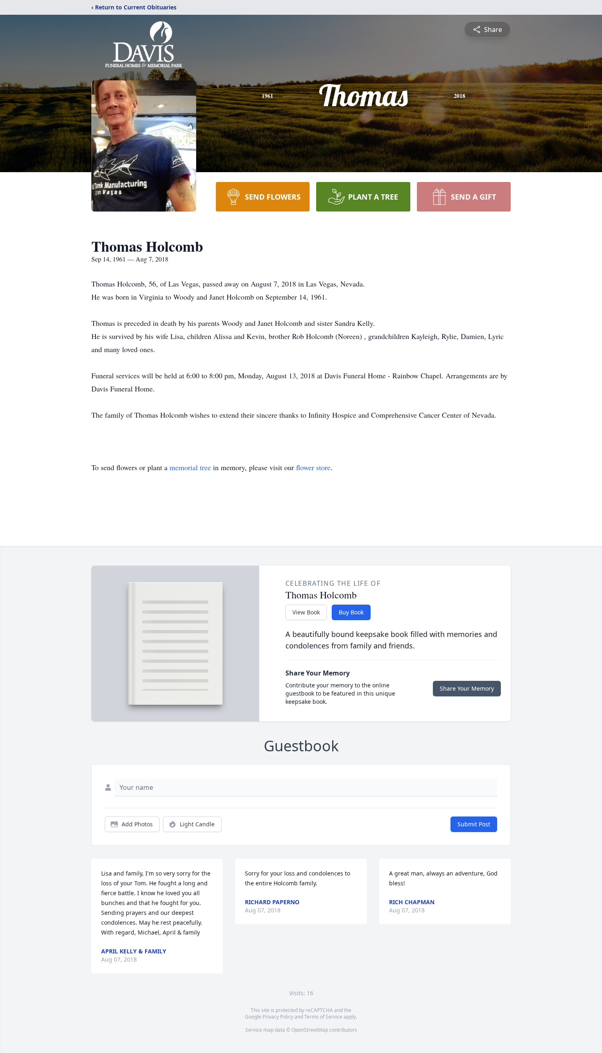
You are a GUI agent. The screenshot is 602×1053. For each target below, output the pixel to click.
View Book (306, 612)
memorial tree (190, 467)
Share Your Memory (467, 688)
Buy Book (351, 612)
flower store (313, 467)
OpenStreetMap (310, 1029)
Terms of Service (323, 1016)
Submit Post (473, 824)
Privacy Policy (278, 1016)
